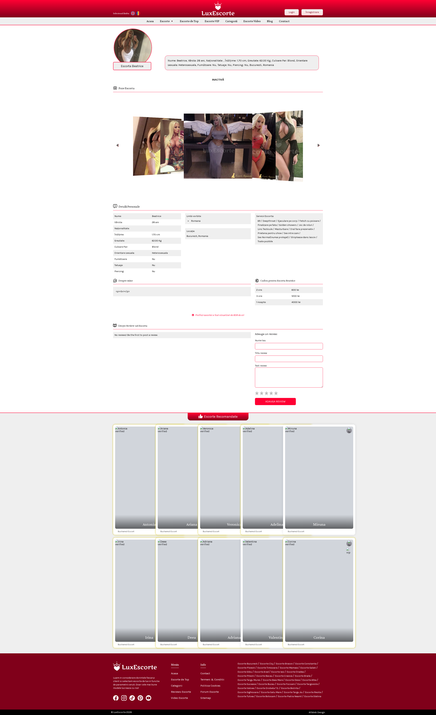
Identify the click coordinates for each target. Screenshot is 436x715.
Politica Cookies (210, 685)
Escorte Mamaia (289, 667)
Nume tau (260, 340)
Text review (261, 365)
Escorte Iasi (278, 671)
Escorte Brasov (284, 663)
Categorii (231, 21)
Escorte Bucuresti (248, 663)
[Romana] (138, 13)
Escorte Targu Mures (249, 680)
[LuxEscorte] (218, 8)
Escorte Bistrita (290, 688)
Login (292, 12)
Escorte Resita (313, 692)
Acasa (150, 21)
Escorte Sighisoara (248, 692)
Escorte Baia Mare (273, 680)
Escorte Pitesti (246, 675)
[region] (218, 146)
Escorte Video (252, 21)
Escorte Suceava (247, 684)
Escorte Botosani (266, 696)
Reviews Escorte (181, 691)
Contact (284, 21)
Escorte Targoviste (307, 684)
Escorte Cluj (267, 663)
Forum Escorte (209, 691)
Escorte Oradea (295, 671)
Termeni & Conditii (212, 679)
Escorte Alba (309, 680)
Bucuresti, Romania (197, 236)
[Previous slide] (117, 145)
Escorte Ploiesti (246, 667)
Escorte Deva (292, 680)
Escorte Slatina (312, 696)
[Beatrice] (157, 146)
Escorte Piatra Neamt (290, 696)
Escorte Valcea (246, 688)
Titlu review (261, 353)
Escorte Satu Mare (271, 692)
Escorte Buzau (266, 684)
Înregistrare (312, 12)
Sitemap (205, 698)
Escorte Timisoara (267, 667)
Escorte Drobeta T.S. (267, 688)
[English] (133, 13)
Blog (270, 21)
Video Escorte (179, 698)
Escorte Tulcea (246, 696)
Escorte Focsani (286, 684)
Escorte (165, 21)
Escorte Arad (261, 671)
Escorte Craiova (284, 675)
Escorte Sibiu (245, 671)
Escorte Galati (308, 667)
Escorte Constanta (306, 663)
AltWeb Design (317, 712)
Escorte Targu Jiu (293, 692)
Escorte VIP (212, 21)
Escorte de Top (189, 21)
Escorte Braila (303, 675)
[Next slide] (318, 145)
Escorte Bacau (264, 675)
